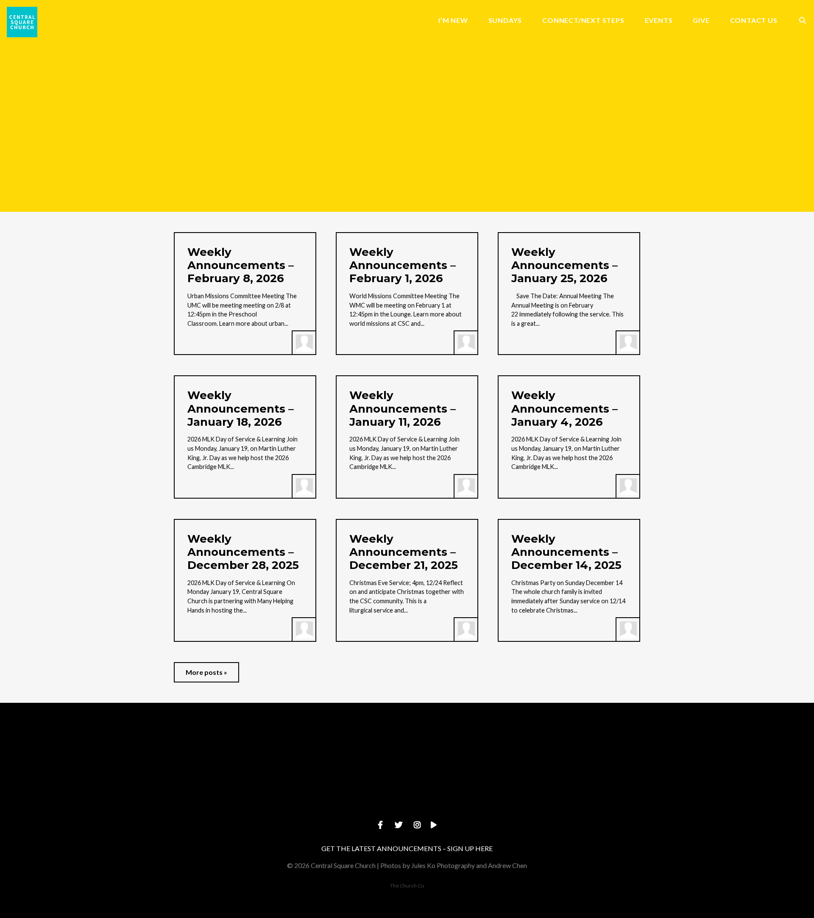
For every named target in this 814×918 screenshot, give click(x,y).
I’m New (453, 20)
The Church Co (407, 885)
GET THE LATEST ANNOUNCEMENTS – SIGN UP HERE (407, 848)
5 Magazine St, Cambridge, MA (468, 797)
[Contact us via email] (225, 749)
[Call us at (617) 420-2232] (346, 749)
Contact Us (754, 20)
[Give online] (588, 749)
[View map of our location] (467, 749)
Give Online (589, 797)
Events (659, 20)
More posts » (206, 672)
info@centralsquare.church (225, 797)
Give (701, 20)
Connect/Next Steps (583, 20)
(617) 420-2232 (346, 797)
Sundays (505, 20)
